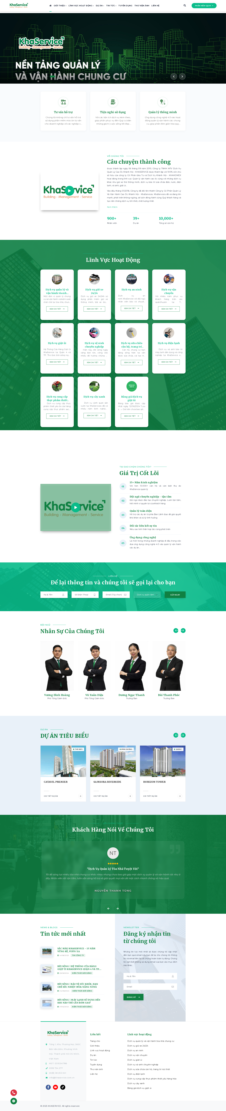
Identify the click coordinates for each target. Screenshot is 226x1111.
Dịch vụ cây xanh (136, 1083)
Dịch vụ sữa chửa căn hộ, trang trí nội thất (148, 1069)
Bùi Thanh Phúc (131, 695)
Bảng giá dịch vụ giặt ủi (139, 1088)
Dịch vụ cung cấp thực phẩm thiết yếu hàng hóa (151, 1079)
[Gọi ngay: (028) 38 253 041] (13, 1092)
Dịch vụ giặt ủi (134, 1060)
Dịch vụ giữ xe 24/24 (137, 1046)
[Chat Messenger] (13, 1101)
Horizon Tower (105, 781)
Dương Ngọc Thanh (94, 695)
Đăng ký (131, 997)
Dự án (99, 5)
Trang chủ (95, 1041)
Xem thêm (112, 207)
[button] (44, 76)
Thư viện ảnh (141, 5)
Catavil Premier (155, 781)
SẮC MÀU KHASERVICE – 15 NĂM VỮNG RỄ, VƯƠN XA (76, 950)
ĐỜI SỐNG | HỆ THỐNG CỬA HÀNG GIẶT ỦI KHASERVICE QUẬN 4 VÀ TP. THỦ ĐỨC (78, 968)
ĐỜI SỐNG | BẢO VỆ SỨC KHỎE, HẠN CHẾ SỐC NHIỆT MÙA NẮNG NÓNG (77, 985)
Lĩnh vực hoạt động (81, 5)
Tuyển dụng (125, 5)
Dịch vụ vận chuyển (137, 1055)
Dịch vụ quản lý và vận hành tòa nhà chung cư (150, 1041)
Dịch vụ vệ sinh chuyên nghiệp (142, 1064)
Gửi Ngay (175, 595)
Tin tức (110, 5)
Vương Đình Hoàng (169, 695)
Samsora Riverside (58, 781)
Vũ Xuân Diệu (57, 695)
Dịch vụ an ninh (135, 1050)
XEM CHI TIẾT (55, 309)
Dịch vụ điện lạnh (136, 1074)
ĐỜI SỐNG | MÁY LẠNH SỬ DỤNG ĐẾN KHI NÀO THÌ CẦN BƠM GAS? (78, 1001)
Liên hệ (155, 5)
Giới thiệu (60, 5)
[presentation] (108, 908)
